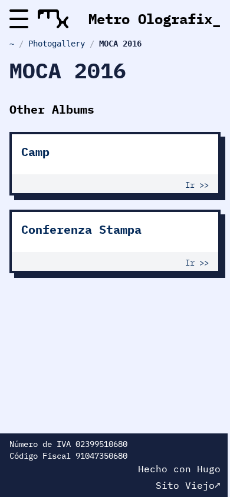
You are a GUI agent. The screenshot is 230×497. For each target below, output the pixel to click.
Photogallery (56, 43)
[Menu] (18, 18)
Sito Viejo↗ (188, 485)
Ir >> (197, 185)
